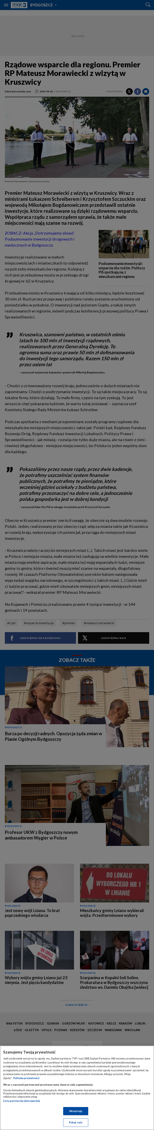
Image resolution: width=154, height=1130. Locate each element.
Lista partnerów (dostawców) (21, 1100)
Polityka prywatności (26, 1078)
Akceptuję (75, 1111)
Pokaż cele (75, 1122)
